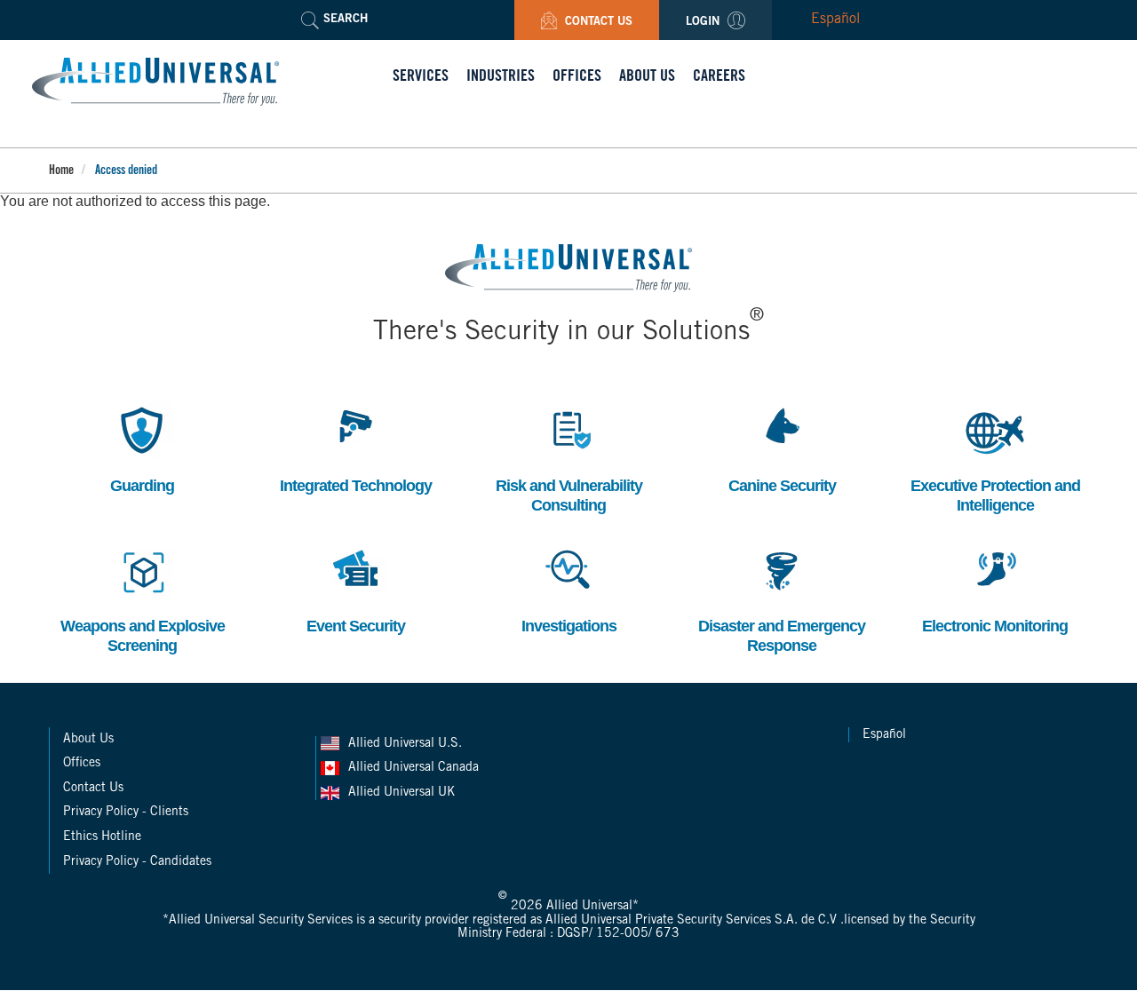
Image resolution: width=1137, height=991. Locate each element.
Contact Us (596, 22)
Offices (81, 763)
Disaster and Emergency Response (781, 598)
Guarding (138, 448)
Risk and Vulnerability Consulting (569, 457)
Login (704, 22)
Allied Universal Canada (415, 768)
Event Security (355, 588)
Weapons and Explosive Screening (142, 598)
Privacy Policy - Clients (125, 812)
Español (835, 19)
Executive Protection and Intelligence (995, 457)
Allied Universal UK (403, 793)
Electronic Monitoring (995, 588)
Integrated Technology (356, 448)
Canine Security (782, 448)
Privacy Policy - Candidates (137, 862)
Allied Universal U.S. (406, 744)
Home (61, 171)
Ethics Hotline (102, 837)
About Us (88, 739)
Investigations (568, 588)
